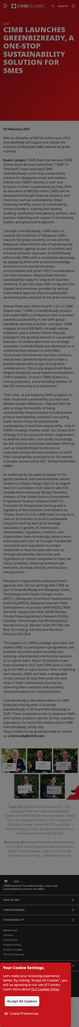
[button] (22, 1013)
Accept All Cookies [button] (22, 1001)
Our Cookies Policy (45, 989)
